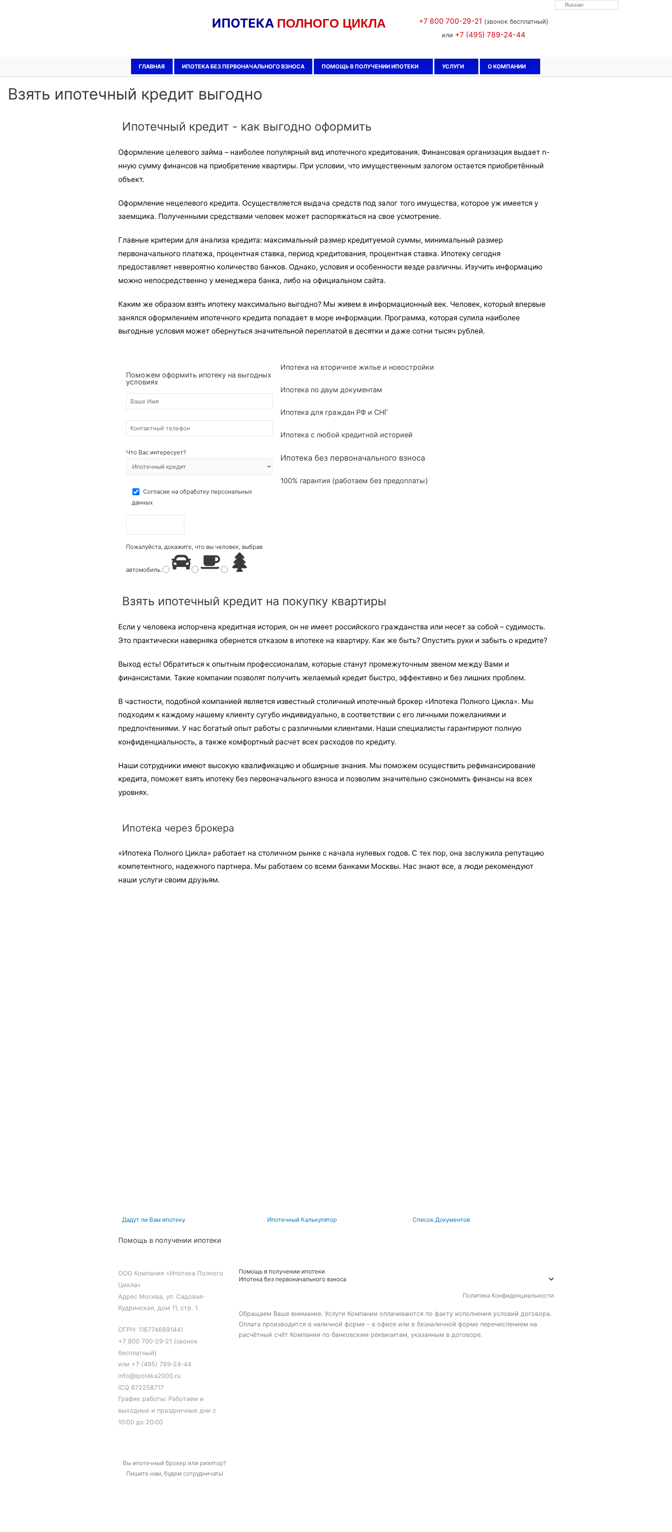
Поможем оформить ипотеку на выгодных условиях (198, 378)
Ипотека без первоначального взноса (243, 66)
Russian (573, 5)
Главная (152, 66)
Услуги (453, 66)
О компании (507, 66)
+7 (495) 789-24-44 (161, 1364)
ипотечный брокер (159, 1463)
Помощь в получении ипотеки (370, 66)
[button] (153, 1219)
